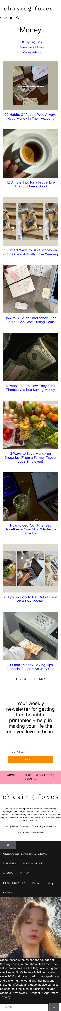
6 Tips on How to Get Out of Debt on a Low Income (30, 599)
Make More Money (32, 47)
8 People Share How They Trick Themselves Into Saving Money (30, 388)
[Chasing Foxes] (28, 9)
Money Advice (32, 52)
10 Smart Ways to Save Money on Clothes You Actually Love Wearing (30, 252)
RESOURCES (43, 775)
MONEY (8, 873)
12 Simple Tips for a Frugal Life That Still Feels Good (30, 184)
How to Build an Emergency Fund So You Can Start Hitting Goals (30, 320)
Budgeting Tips (32, 42)
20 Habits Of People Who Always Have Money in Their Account (31, 116)
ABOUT (12, 775)
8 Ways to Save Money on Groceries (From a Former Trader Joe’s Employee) (30, 457)
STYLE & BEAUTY (14, 883)
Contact (8, 892)
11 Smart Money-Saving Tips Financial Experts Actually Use (30, 667)
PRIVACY (30, 779)
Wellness (36, 883)
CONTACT (26, 775)
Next (42, 678)
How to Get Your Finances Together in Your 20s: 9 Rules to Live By (30, 529)
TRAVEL (25, 873)
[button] (16, 18)
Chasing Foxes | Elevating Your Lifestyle (25, 853)
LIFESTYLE (9, 863)
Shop (51, 883)
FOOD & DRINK (33, 863)
